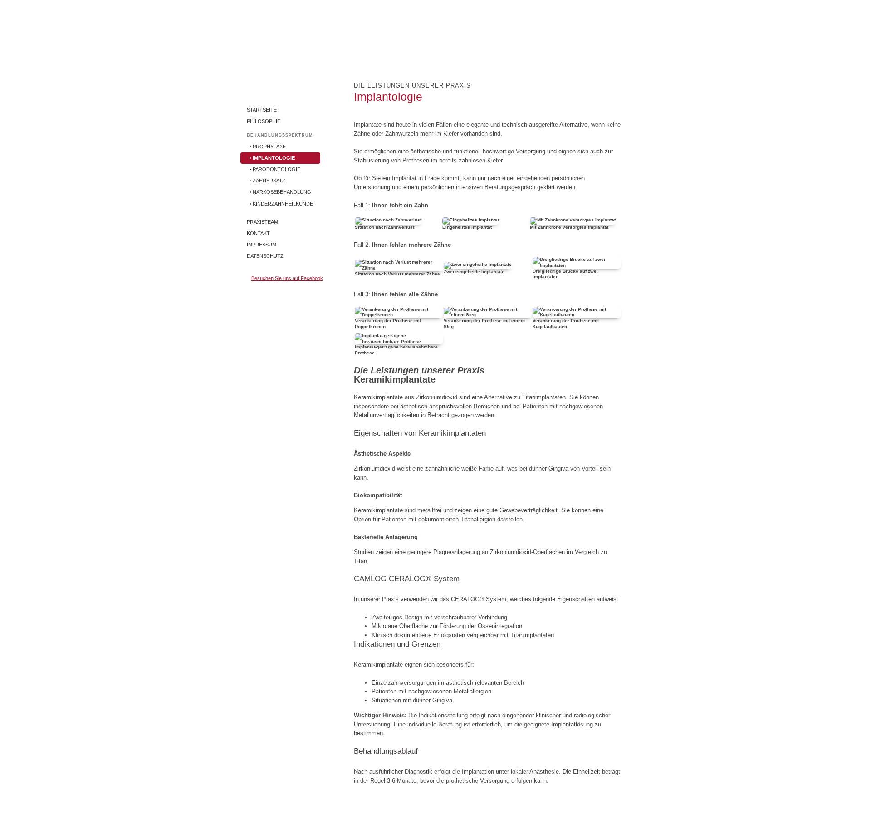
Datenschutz (265, 256)
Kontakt (258, 233)
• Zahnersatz (267, 180)
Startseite (262, 110)
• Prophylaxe (268, 146)
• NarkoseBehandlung (280, 192)
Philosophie (263, 121)
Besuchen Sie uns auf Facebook (287, 278)
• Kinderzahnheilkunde (281, 203)
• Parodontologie (275, 169)
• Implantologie (272, 158)
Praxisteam (262, 222)
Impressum (261, 244)
